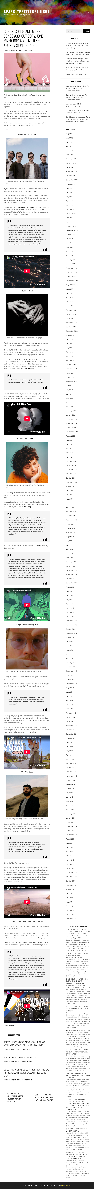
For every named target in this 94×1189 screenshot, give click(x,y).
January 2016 (70, 667)
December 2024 (71, 218)
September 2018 (71, 532)
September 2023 (72, 281)
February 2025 (71, 209)
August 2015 (70, 688)
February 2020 (71, 461)
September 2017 (71, 583)
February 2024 (71, 260)
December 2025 (71, 167)
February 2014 (71, 763)
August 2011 (70, 889)
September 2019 (71, 482)
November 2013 (71, 776)
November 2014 (71, 726)
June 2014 (69, 747)
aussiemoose (29, 50)
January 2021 (70, 415)
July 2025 (69, 188)
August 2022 (70, 335)
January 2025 (71, 213)
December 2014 (71, 721)
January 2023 (71, 314)
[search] (89, 13)
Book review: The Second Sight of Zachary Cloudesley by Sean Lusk (77, 88)
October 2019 (70, 478)
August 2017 (70, 587)
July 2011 (69, 893)
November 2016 (71, 625)
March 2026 (70, 155)
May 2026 (69, 146)
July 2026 (69, 138)
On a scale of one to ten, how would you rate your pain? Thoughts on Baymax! (78, 119)
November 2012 (71, 826)
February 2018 (71, 562)
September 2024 (72, 230)
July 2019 (69, 490)
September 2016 (71, 633)
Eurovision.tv (13, 979)
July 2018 (69, 541)
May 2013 (69, 801)
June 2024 (69, 243)
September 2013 (71, 784)
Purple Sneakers (27, 851)
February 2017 (71, 612)
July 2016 (69, 642)
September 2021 (71, 381)
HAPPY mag (26, 686)
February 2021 (71, 411)
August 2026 (70, 134)
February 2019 (71, 511)
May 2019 (69, 499)
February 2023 (71, 310)
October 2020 (71, 427)
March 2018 (70, 558)
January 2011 (70, 914)
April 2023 (69, 302)
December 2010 (71, 919)
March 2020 (70, 457)
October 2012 (70, 830)
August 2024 (70, 234)
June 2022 (69, 344)
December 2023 (71, 268)
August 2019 (70, 486)
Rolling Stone (29, 369)
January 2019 (70, 516)
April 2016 (69, 654)
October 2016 (70, 629)
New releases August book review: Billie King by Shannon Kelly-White (78, 53)
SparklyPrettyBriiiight (27, 11)
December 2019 (71, 469)
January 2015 (70, 717)
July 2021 (69, 390)
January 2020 (71, 465)
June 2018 (69, 545)
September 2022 (72, 331)
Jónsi (31, 291)
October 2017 (70, 579)
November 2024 (71, 222)
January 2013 (70, 818)
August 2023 (70, 285)
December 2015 (71, 671)
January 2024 (71, 264)
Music (12, 1025)
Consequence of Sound (26, 207)
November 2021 (71, 373)
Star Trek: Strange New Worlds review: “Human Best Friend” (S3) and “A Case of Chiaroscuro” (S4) (77, 1156)
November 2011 (71, 877)
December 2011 (71, 872)
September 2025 (72, 180)
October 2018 (70, 528)
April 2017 (69, 604)
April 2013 (69, 805)
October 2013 (70, 780)
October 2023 (71, 276)
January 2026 (71, 163)
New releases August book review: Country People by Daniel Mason (77, 1052)
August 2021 (70, 385)
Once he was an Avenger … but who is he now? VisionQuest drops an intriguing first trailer (78, 61)
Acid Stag (27, 507)
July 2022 (69, 339)
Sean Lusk (69, 95)
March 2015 (70, 709)
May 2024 (69, 247)
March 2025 (70, 205)
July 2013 (69, 793)
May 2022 (69, 348)
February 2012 (71, 864)
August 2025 (70, 184)
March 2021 (70, 406)
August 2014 (70, 738)
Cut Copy (33, 134)
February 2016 (71, 663)
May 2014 (69, 751)
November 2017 (71, 574)
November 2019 (71, 474)
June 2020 (69, 444)
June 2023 (69, 293)
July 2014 (69, 742)
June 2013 (69, 797)
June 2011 (69, 898)
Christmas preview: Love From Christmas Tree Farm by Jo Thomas (78, 1076)
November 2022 (71, 323)
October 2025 (71, 176)
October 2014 (70, 730)
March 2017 (70, 608)
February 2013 (71, 814)
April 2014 (69, 755)
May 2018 (69, 549)
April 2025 (69, 201)
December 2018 (71, 520)
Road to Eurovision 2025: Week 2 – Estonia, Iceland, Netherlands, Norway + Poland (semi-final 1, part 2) (24, 1044)
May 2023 (69, 297)
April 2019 (69, 503)
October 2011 (70, 881)
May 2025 (69, 197)
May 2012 (69, 851)
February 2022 (71, 360)
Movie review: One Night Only (76, 74)
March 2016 (70, 658)
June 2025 (69, 192)
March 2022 (70, 356)
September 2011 (71, 885)
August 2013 (70, 788)
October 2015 (70, 679)
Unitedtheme (65, 1185)
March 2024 (70, 255)
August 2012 (70, 839)
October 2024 (71, 226)
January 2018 (70, 566)
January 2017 (70, 616)
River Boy (34, 438)
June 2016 (69, 646)
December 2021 (71, 369)
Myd (36, 625)
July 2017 (69, 591)
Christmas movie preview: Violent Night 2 (76, 1130)
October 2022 (71, 327)
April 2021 (69, 402)
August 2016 (70, 637)
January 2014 (70, 768)
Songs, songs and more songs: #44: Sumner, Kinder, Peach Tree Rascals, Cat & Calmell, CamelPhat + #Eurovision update (27, 1072)
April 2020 (69, 453)
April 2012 (69, 856)
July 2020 (69, 440)
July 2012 (69, 843)
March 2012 (70, 860)
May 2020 (69, 448)
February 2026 (71, 159)
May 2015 (69, 700)
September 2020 (72, 432)
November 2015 (71, 675)
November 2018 (71, 524)
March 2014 (70, 759)
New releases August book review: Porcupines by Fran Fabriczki (78, 69)
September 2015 (71, 684)
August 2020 (70, 436)
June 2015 (69, 696)
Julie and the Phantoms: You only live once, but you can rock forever (44, 1097)
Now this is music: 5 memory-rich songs (20, 1057)
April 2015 (69, 705)
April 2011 (69, 906)
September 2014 (71, 734)
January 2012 (70, 868)
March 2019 (70, 507)
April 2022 (69, 352)
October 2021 (70, 377)
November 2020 (71, 423)
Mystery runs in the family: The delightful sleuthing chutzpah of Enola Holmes (15, 1097)
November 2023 (71, 272)
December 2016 (71, 621)
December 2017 (71, 570)
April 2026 (69, 150)
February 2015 (71, 713)
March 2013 (70, 809)
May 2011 (69, 902)
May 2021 (69, 398)
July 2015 (69, 692)
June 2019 (69, 495)
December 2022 (71, 318)
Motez (31, 772)
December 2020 (71, 419)
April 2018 (69, 553)
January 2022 (71, 365)
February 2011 (70, 910)
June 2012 (69, 847)
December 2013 (71, 772)
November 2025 (71, 171)
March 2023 (70, 306)
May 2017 (69, 600)
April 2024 (69, 251)
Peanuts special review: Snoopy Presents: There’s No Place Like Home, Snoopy (77, 45)
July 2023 (69, 289)
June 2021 (69, 394)
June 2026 (69, 142)
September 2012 (71, 835)
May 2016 (69, 650)
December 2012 (71, 822)
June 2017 (69, 595)
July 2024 (69, 239)
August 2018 (70, 537)
